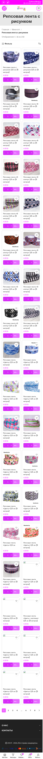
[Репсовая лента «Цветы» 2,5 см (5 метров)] (11, 350)
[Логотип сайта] (21, 8)
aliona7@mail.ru (36, 1)
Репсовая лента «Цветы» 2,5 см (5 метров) (10, 362)
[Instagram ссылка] (3, 2)
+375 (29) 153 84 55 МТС (33, 3)
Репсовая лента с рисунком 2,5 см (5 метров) (10, 69)
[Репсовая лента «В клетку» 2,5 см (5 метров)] (11, 94)
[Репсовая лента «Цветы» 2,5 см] (11, 532)
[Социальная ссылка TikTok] (8, 2)
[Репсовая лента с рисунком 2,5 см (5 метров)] (11, 57)
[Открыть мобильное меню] (38, 8)
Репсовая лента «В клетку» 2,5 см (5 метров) (10, 106)
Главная (5, 29)
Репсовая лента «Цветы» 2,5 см (9, 544)
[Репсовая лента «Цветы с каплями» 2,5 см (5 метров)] (31, 606)
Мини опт (16, 29)
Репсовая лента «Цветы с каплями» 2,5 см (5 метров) (30, 618)
